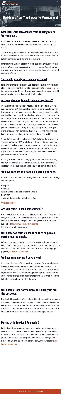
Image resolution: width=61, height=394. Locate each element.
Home (3, 12)
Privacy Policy (40, 391)
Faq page (47, 87)
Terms (34, 391)
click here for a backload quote (18, 251)
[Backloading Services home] (10, 3)
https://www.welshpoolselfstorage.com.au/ (24, 223)
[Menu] (57, 3)
